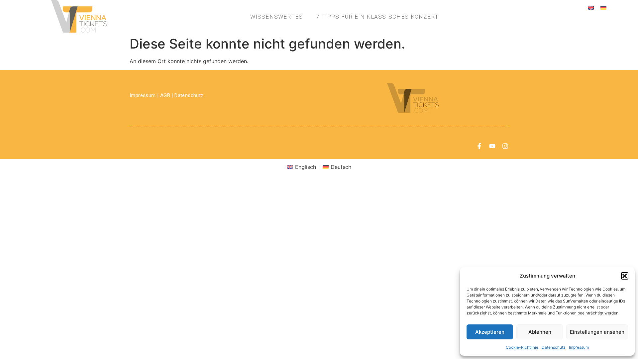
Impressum (579, 347)
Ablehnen (539, 332)
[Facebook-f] (479, 146)
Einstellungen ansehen (597, 332)
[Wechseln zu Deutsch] (603, 7)
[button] (624, 276)
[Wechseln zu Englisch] (591, 7)
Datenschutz (554, 347)
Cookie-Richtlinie (522, 347)
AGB (165, 95)
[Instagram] (505, 146)
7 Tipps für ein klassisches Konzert (377, 16)
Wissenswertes (276, 16)
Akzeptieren (489, 332)
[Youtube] (492, 146)
